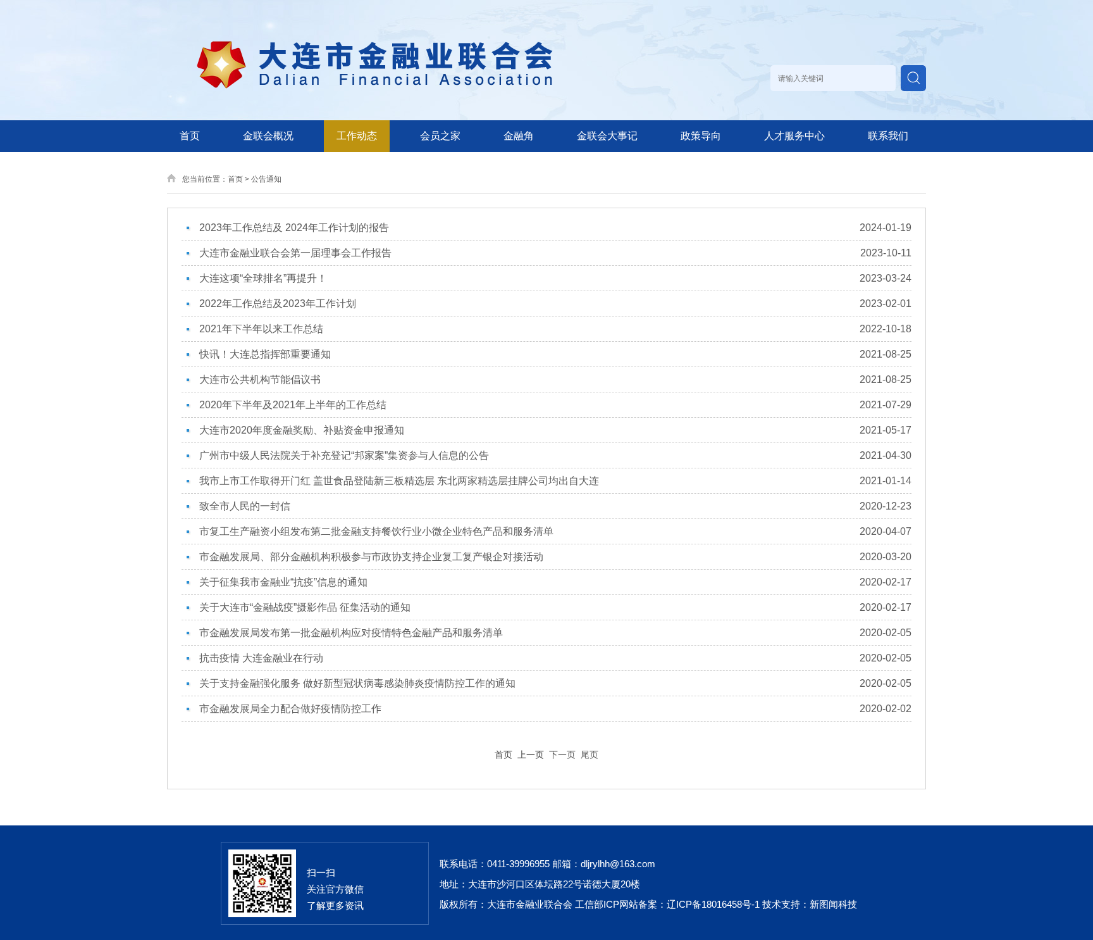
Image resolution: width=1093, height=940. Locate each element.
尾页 (589, 754)
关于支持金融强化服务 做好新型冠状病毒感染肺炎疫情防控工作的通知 (357, 683)
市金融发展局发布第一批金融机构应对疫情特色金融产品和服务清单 (351, 632)
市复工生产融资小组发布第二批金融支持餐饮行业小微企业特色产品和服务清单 (376, 531)
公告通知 (266, 179)
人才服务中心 (794, 135)
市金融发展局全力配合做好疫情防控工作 (290, 708)
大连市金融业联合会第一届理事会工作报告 (295, 253)
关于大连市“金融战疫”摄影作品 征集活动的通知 (305, 607)
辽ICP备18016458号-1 (713, 904)
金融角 (518, 135)
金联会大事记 (607, 135)
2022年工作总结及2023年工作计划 (277, 303)
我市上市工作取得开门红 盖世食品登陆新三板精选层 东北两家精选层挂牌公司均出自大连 (399, 480)
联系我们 (888, 135)
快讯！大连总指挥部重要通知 (265, 354)
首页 (190, 135)
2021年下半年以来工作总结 (261, 328)
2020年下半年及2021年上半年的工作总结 (292, 404)
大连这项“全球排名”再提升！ (263, 278)
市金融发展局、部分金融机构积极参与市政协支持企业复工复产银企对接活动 (371, 556)
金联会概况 (268, 135)
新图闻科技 (833, 904)
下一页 (562, 754)
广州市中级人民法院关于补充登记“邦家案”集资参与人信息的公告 (344, 455)
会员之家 (440, 135)
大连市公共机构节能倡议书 (260, 379)
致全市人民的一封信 (244, 506)
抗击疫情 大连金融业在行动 (261, 658)
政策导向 (701, 135)
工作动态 (357, 135)
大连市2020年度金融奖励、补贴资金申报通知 (301, 430)
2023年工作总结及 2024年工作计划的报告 (294, 227)
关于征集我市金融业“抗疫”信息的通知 (283, 582)
